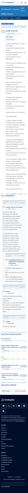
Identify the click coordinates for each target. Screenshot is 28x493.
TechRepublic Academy (6, 460)
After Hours (23, 9)
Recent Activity (4, 18)
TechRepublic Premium (6, 462)
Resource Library (5, 464)
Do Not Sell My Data (20, 421)
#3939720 (21, 317)
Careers (3, 448)
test (2, 357)
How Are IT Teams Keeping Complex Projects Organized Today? (10, 375)
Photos (3, 467)
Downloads (4, 455)
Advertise (3, 444)
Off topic (9, 37)
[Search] (21, 2)
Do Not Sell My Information (7, 446)
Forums (16, 9)
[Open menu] (25, 2)
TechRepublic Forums (6, 457)
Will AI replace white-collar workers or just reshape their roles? (10, 347)
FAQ (2, 441)
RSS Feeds (3, 434)
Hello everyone (5, 338)
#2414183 (21, 202)
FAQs (12, 18)
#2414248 (21, 287)
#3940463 (21, 255)
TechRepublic (6, 9)
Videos (3, 469)
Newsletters (4, 432)
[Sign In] (17, 2)
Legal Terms (10, 477)
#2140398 (23, 27)
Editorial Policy (4, 471)
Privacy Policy (17, 477)
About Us (3, 428)
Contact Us (4, 430)
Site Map (3, 437)
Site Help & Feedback (6, 439)
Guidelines (18, 18)
